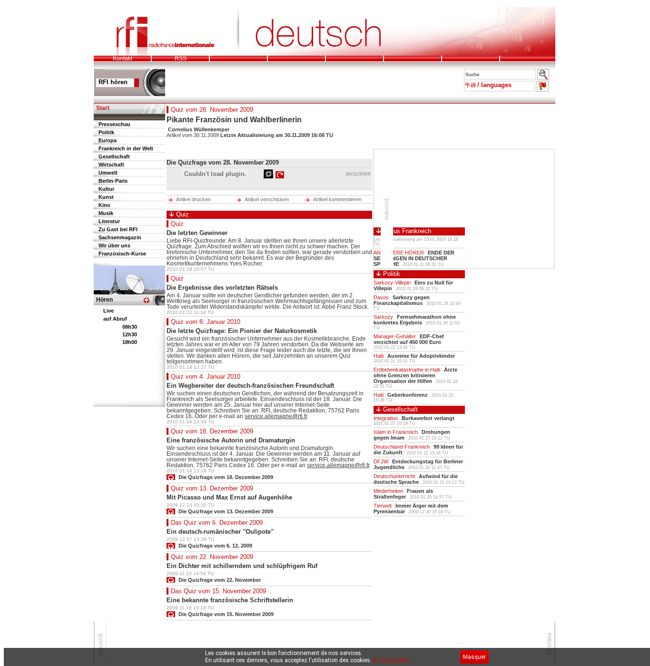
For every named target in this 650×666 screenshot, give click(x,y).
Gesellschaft (114, 156)
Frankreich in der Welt (125, 148)
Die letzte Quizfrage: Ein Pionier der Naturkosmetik (242, 330)
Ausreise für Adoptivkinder (421, 356)
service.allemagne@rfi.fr (276, 416)
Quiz (177, 223)
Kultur (106, 189)
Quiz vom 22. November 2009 (212, 556)
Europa (107, 140)
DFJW (381, 461)
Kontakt (122, 58)
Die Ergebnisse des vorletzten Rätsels (222, 287)
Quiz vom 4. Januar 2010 (205, 376)
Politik (106, 132)
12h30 (129, 334)
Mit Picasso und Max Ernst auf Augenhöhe (229, 497)
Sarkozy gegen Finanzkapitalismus (402, 300)
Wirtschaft (111, 164)
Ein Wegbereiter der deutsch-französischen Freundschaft (250, 385)
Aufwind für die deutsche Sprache (416, 479)
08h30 (129, 327)
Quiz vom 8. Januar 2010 (205, 321)
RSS (181, 58)
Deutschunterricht (394, 476)
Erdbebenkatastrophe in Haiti (407, 369)
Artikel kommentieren (337, 199)
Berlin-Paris (113, 181)
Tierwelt (383, 506)
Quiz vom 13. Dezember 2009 (212, 488)
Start (102, 108)
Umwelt (108, 173)
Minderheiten (388, 491)
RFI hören (113, 82)
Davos (381, 297)
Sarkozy (383, 317)
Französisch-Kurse (122, 253)
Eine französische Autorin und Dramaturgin (231, 440)
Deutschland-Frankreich (402, 447)
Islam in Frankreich (396, 432)
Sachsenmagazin (119, 237)
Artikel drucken (193, 199)
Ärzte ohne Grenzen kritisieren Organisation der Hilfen (415, 375)
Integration (386, 418)
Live (108, 310)
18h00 (129, 342)
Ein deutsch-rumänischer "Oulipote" (220, 531)
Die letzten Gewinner (197, 232)
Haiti (379, 356)
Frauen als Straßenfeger (403, 494)
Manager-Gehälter (395, 336)
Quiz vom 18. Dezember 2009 (212, 431)
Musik (105, 213)
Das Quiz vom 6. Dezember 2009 (217, 522)
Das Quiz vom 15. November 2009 (218, 591)
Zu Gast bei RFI (118, 229)
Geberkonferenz (407, 395)
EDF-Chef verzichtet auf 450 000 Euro (409, 339)
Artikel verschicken (267, 199)
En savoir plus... (393, 660)
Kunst (106, 197)
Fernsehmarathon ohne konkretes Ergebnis (415, 319)
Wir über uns (114, 245)
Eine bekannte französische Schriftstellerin (230, 600)
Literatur (109, 221)
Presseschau (114, 124)
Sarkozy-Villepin (392, 282)
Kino (104, 205)
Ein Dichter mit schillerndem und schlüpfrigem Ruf (242, 565)
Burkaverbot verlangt (428, 418)
